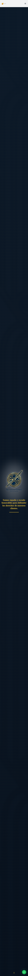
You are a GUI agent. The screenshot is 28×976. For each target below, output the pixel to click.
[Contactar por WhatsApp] (24, 972)
